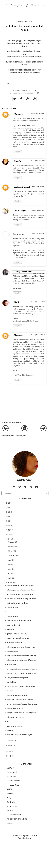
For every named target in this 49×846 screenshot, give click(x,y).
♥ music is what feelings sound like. (16, 603)
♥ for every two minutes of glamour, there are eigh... (21, 704)
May (9, 573)
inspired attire (25, 93)
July (9, 564)
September (11, 555)
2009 (7, 756)
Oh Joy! (9, 798)
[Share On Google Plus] (28, 99)
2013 (7, 530)
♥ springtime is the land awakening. (16, 634)
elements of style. (12, 772)
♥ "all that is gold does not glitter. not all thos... (20, 590)
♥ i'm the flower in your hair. (14, 642)
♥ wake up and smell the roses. (15, 717)
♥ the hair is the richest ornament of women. (19, 699)
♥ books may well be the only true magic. (18, 620)
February (10, 741)
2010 (7, 751)
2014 (7, 525)
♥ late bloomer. (10, 629)
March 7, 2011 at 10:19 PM (37, 273)
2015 (7, 521)
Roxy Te (17, 161)
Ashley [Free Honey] (23, 272)
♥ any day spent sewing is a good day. (17, 638)
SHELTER (9, 789)
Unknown (18, 114)
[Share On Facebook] (21, 99)
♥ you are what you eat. (12, 625)
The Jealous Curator (13, 785)
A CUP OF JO (11, 768)
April (9, 578)
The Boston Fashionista (14, 815)
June (9, 569)
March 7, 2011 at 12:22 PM (37, 113)
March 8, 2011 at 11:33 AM (37, 335)
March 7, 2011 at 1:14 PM (38, 186)
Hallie (17, 302)
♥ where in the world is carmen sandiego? (18, 735)
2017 (7, 512)
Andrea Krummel (22, 187)
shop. (33, 93)
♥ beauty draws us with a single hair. (16, 677)
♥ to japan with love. (11, 651)
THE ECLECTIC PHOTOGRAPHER (17, 819)
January (10, 745)
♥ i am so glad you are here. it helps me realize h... (21, 686)
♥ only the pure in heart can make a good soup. (20, 647)
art (11, 93)
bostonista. (10, 823)
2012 (7, 534)
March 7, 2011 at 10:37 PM (37, 302)
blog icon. (16, 93)
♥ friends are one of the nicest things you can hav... (21, 598)
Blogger (28, 838)
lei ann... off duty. (12, 806)
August (10, 560)
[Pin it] (34, 99)
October (10, 551)
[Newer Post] (5, 430)
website (20, 70)
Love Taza (10, 793)
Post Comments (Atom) (18, 435)
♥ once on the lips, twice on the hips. (16, 695)
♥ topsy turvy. (9, 730)
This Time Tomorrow (13, 781)
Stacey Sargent (20, 210)
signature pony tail (35, 40)
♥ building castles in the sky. (14, 708)
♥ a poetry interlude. (11, 607)
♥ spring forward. (10, 664)
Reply (17, 152)
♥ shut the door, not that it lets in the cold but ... (20, 594)
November (11, 546)
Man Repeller (11, 802)
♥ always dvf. (9, 691)
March (10, 582)
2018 (7, 507)
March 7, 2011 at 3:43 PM (38, 210)
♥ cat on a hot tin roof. (12, 616)
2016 (7, 516)
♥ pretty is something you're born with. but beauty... (21, 656)
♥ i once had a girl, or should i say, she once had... (21, 673)
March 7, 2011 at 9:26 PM (38, 233)
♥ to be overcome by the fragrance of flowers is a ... (21, 660)
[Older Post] (43, 430)
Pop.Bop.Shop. (11, 776)
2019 (7, 503)
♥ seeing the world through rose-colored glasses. (20, 713)
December (11, 542)
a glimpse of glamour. (30, 836)
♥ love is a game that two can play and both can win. (21, 669)
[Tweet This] (15, 99)
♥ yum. (7, 721)
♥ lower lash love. (10, 682)
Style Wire (10, 810)
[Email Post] (7, 83)
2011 (7, 539)
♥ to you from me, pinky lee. (14, 726)
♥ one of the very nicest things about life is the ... (20, 585)
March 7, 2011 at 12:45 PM (37, 161)
